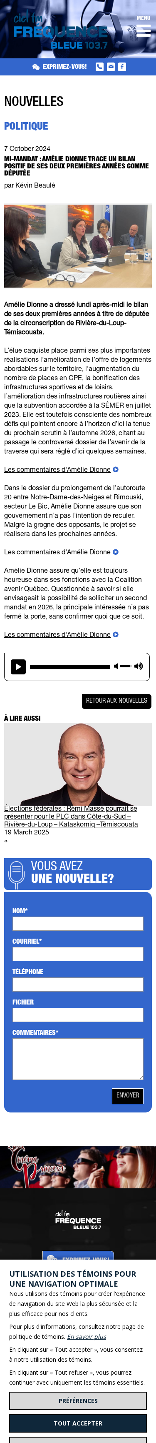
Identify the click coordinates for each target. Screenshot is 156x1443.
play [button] (18, 666)
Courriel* (27, 942)
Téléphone (27, 973)
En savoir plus (86, 1336)
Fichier (23, 1003)
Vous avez (72, 874)
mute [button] (116, 666)
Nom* (20, 912)
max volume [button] (138, 666)
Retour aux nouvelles (116, 701)
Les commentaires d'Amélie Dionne (57, 470)
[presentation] (5, 842)
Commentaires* (35, 1033)
